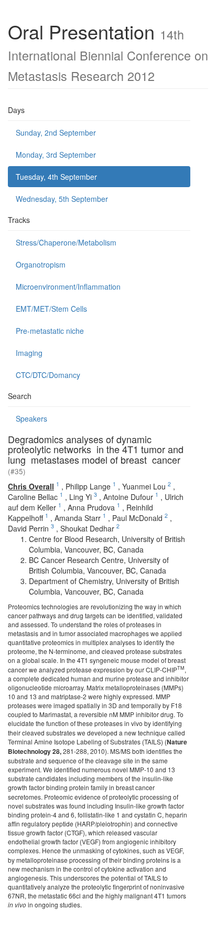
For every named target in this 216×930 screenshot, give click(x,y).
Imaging (29, 353)
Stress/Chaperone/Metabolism (66, 242)
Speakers (31, 418)
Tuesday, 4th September (56, 176)
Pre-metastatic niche (50, 330)
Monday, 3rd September (56, 154)
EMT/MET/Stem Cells (51, 308)
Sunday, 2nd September (56, 132)
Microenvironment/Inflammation (68, 286)
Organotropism (41, 264)
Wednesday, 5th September (62, 198)
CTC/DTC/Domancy (48, 375)
